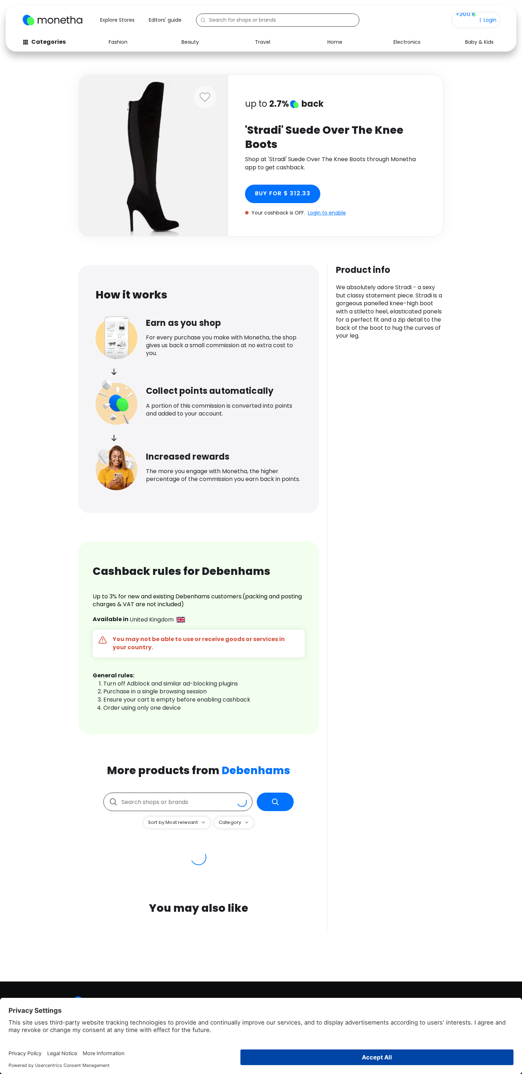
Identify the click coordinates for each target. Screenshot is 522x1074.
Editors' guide (165, 19)
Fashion (118, 42)
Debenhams (256, 770)
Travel (262, 42)
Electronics (406, 42)
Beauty (190, 42)
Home (334, 42)
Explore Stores (117, 19)
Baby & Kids (479, 42)
